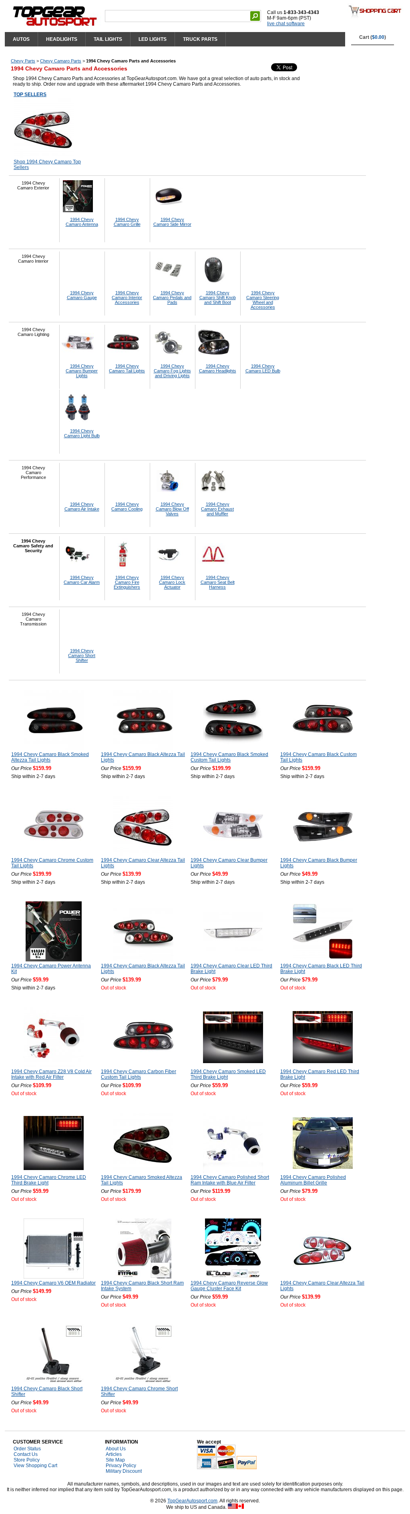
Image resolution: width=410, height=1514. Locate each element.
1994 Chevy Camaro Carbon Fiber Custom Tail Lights (138, 1074)
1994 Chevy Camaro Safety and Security (33, 546)
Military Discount (124, 1471)
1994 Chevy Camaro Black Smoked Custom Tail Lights (229, 757)
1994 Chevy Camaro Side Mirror (172, 222)
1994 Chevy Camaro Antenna (82, 222)
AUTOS (21, 39)
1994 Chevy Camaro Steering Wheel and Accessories (262, 300)
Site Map (115, 1460)
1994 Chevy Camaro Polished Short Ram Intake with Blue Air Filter (230, 1180)
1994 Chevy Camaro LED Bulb (262, 368)
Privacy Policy (121, 1465)
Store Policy (27, 1460)
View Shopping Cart (35, 1465)
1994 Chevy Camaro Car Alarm (82, 580)
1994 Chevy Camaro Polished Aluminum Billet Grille (313, 1180)
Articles (114, 1454)
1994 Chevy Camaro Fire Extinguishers (127, 582)
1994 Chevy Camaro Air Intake (81, 506)
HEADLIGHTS (61, 39)
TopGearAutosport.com (192, 1501)
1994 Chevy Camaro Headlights (217, 368)
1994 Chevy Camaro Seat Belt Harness (218, 582)
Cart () (372, 37)
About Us (116, 1449)
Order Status (27, 1449)
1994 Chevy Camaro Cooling (127, 506)
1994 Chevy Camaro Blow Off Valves (172, 509)
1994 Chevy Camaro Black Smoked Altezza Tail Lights (50, 757)
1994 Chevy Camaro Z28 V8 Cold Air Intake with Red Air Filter (51, 1074)
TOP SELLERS (30, 94)
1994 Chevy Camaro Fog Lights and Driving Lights (172, 371)
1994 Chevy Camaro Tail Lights (127, 368)
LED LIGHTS (153, 39)
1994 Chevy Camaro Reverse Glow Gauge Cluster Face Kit (229, 1285)
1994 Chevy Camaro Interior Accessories (127, 297)
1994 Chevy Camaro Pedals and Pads (172, 297)
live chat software (286, 23)
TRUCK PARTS (200, 39)
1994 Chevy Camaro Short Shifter (81, 655)
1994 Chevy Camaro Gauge (82, 295)
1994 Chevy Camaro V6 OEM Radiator (53, 1283)
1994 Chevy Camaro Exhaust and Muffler (217, 509)
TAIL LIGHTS (108, 39)
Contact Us (26, 1454)
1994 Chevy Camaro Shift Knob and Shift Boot (217, 297)
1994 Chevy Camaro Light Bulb (82, 433)
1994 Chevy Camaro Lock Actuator (172, 582)
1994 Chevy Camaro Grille (127, 222)
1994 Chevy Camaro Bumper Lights (82, 371)
